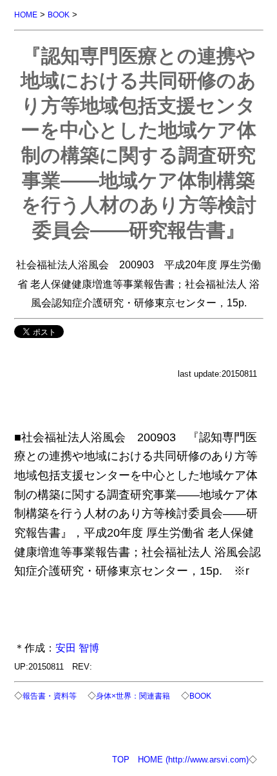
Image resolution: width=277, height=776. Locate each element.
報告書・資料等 (50, 695)
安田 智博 (77, 647)
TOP (120, 759)
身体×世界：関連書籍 (133, 695)
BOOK (59, 14)
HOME (25, 14)
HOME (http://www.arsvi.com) (193, 759)
